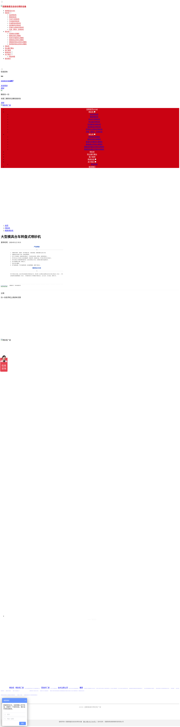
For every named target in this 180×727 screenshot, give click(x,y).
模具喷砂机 (9, 231)
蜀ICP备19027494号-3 (89, 721)
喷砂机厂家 (19, 688)
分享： (3, 293)
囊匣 (81, 688)
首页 (6, 226)
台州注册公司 (63, 688)
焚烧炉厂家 (45, 688)
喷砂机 (7, 228)
